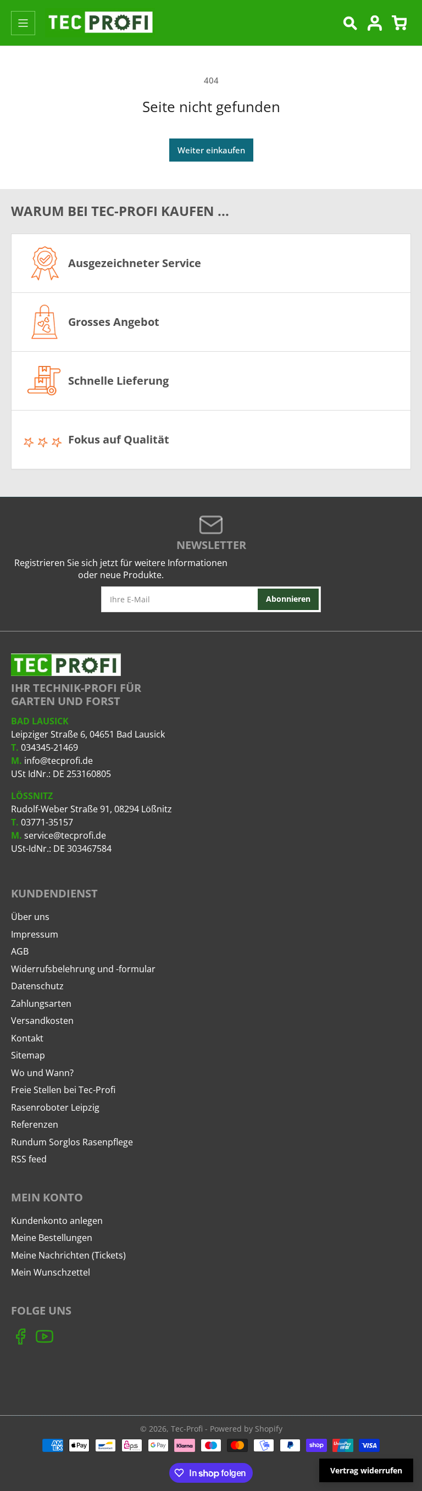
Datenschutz (37, 986)
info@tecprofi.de (58, 761)
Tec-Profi (187, 1428)
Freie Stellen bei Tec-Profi (63, 1090)
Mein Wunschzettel (50, 1272)
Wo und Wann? (42, 1073)
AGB (20, 951)
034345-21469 (49, 747)
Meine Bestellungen (51, 1238)
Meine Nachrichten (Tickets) (68, 1255)
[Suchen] (350, 23)
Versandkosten (42, 1021)
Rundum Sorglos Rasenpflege (72, 1142)
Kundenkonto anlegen (57, 1221)
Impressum (34, 934)
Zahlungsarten (41, 1003)
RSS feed (29, 1159)
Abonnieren (288, 599)
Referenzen (34, 1124)
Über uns (30, 917)
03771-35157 (47, 822)
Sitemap (28, 1055)
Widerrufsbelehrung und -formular (83, 969)
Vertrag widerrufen (366, 1470)
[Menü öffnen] (23, 23)
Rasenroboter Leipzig (55, 1107)
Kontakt (27, 1038)
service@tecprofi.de (65, 835)
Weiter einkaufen (211, 150)
